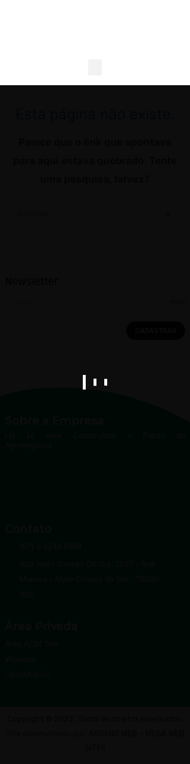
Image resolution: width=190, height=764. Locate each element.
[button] (95, 67)
